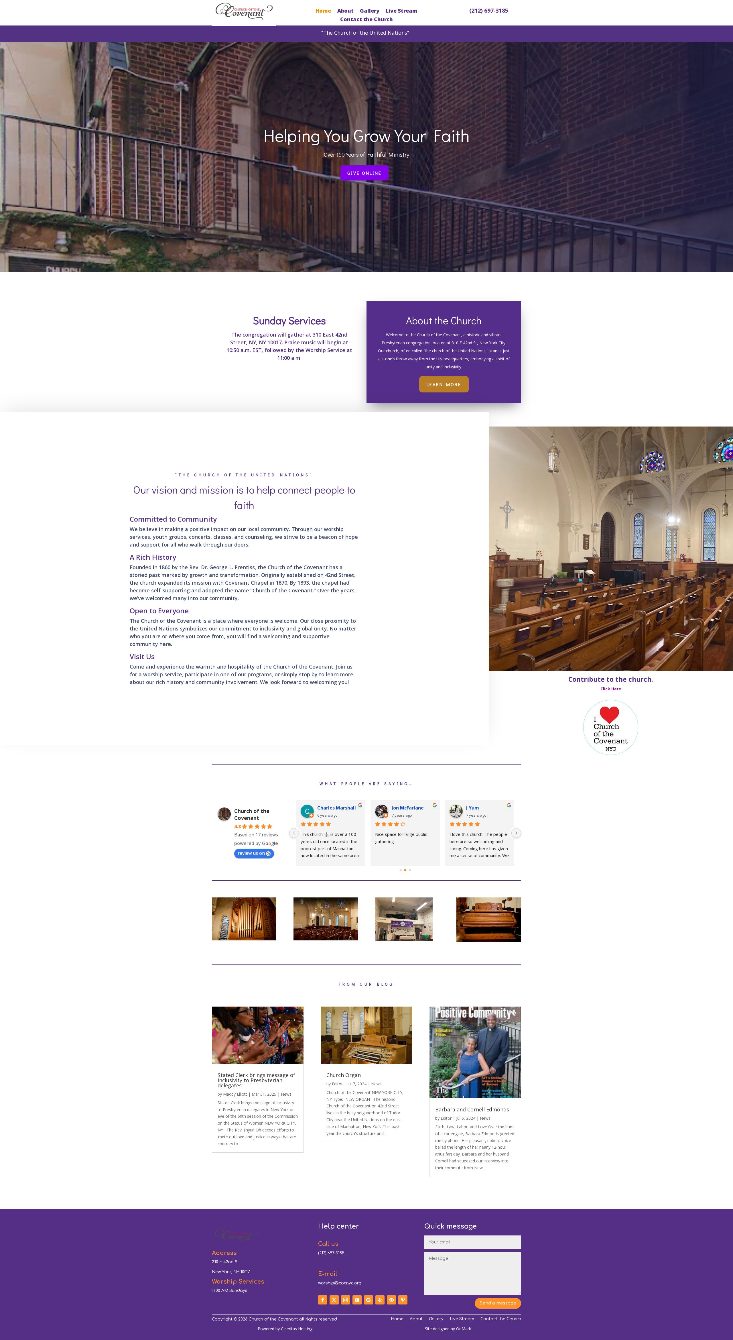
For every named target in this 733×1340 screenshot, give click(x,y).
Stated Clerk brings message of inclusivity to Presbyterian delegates (256, 1080)
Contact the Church (366, 20)
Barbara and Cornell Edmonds (472, 1109)
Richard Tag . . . (334, 808)
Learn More (444, 384)
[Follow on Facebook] (322, 1299)
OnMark (463, 1328)
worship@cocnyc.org (339, 1283)
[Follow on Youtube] (357, 1299)
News (286, 1094)
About (345, 11)
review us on (251, 853)
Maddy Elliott (235, 1094)
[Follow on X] (334, 1299)
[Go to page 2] (410, 870)
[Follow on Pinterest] (402, 1299)
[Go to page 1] (405, 870)
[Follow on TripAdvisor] (391, 1299)
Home (323, 11)
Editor (337, 1083)
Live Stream (401, 11)
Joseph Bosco (481, 808)
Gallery (369, 11)
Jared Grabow (407, 808)
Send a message (498, 1303)
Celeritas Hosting (296, 1328)
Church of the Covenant (251, 814)
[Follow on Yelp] (380, 1299)
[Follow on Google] (368, 1299)
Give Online (364, 173)
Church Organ (343, 1075)
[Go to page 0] (400, 870)
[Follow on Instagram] (345, 1299)
